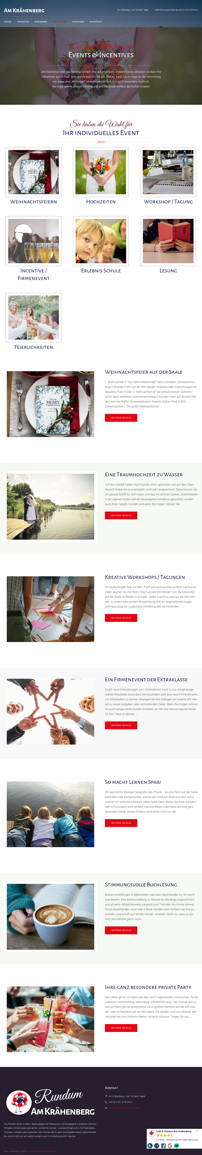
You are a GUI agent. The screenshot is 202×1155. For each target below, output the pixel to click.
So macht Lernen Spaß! (133, 782)
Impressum (31, 1151)
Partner (78, 21)
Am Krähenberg (24, 11)
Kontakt (96, 21)
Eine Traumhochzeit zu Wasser (144, 475)
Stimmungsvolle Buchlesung (141, 885)
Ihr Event (60, 21)
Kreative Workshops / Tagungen (145, 577)
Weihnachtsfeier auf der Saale (144, 372)
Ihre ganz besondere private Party (148, 987)
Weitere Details (121, 418)
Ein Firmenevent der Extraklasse (146, 680)
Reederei (41, 21)
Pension (23, 21)
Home (8, 21)
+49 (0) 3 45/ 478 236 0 (188, 10)
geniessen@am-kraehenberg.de (124, 1108)
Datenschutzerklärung (47, 1151)
